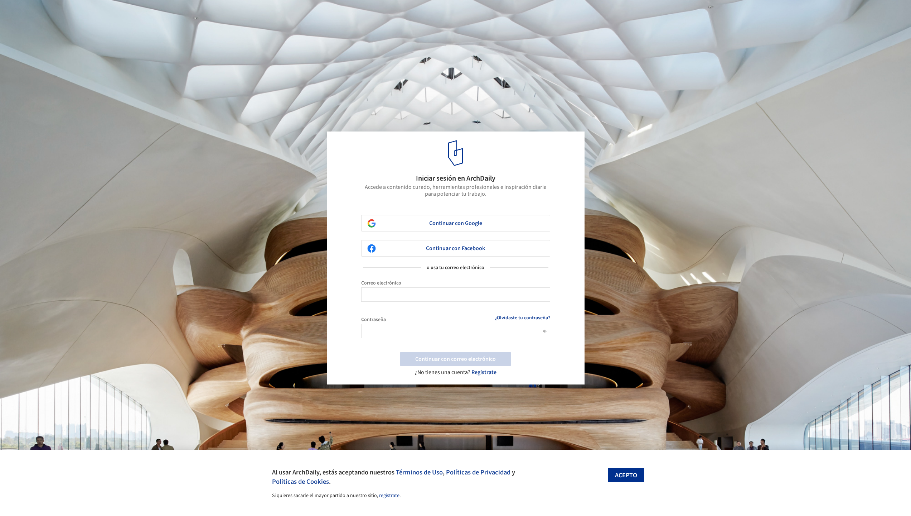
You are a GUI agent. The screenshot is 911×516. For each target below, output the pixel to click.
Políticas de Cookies (300, 481)
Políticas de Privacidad (478, 472)
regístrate (389, 495)
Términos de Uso (419, 472)
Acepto (626, 475)
